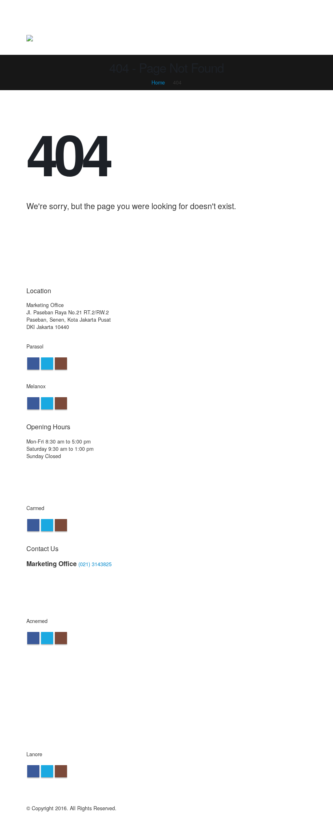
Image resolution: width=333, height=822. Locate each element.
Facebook (33, 363)
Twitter (47, 363)
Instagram (61, 363)
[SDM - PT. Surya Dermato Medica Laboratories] (35, 38)
